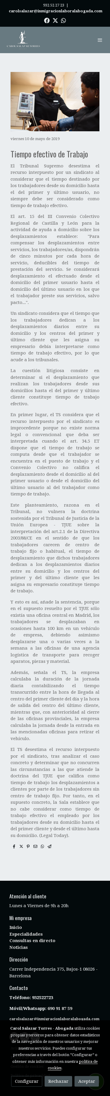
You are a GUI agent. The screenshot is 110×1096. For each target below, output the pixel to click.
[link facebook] (47, 20)
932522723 (43, 997)
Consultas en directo (32, 940)
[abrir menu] (100, 40)
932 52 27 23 (53, 5)
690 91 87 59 (60, 1008)
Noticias (18, 947)
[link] (23, 40)
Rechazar (58, 1081)
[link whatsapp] (63, 20)
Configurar (26, 1081)
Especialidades (26, 934)
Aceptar (86, 1081)
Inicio (15, 927)
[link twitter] (55, 20)
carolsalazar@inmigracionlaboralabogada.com (54, 1019)
